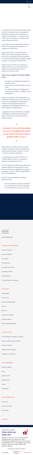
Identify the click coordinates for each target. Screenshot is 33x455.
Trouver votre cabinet (7, 406)
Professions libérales (6, 319)
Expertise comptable (6, 367)
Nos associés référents (7, 254)
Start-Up (4, 306)
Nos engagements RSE (7, 271)
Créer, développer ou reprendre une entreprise (12, 336)
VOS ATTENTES (7, 332)
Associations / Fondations (8, 315)
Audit (3, 371)
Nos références (5, 388)
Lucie (11, 237)
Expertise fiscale (6, 380)
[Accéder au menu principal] (29, 7)
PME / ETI (4, 310)
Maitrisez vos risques (7, 345)
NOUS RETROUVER (8, 397)
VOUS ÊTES (5, 289)
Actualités (4, 419)
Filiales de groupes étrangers (8, 302)
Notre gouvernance (6, 276)
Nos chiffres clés (6, 263)
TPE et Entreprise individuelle (9, 323)
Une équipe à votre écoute (8, 267)
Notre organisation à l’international (10, 280)
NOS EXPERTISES (7, 362)
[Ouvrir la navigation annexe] (3, 2)
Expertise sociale (6, 375)
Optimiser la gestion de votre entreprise (11, 341)
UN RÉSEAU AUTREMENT (10, 245)
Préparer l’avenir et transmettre (9, 349)
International (5, 401)
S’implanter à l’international (8, 354)
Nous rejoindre (5, 410)
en (30, 1)
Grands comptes (5, 293)
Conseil (3, 384)
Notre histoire (5, 258)
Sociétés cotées (5, 297)
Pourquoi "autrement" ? (7, 250)
